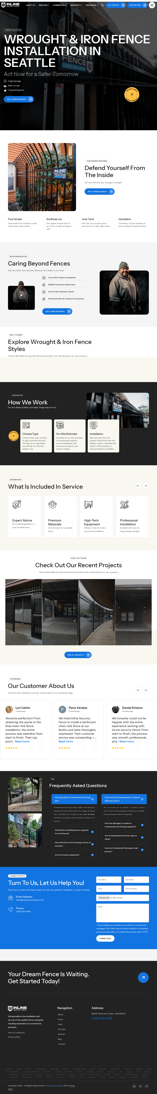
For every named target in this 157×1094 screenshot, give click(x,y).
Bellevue (29, 1069)
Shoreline (122, 1077)
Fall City (100, 1072)
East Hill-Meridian (13, 1072)
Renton (81, 1077)
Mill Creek (107, 1074)
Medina (82, 1074)
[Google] (134, 1086)
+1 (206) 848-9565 (102, 1018)
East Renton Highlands (31, 1072)
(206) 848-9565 (23, 911)
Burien (92, 1069)
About (60, 1014)
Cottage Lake (115, 1069)
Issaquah (130, 1072)
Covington (127, 1069)
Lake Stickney (26, 1074)
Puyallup (50, 1077)
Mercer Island (94, 1074)
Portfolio (61, 1029)
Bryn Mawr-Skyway (79, 1069)
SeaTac (103, 1077)
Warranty (75, 5)
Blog (60, 1039)
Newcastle (14, 1077)
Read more (12, 741)
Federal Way (111, 1072)
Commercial (59, 5)
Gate (60, 1024)
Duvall (149, 1069)
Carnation (102, 1069)
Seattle (112, 1077)
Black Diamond (41, 1069)
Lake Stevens (13, 1074)
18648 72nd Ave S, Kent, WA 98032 (108, 1013)
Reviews (61, 1034)
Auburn (18, 1069)
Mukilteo (145, 1074)
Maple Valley (60, 1074)
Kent (138, 1072)
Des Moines (139, 1069)
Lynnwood (38, 1074)
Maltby (49, 1074)
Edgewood (47, 1072)
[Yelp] (140, 1086)
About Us (30, 5)
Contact (61, 1044)
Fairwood (90, 1072)
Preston (39, 1077)
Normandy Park (27, 1077)
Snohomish (133, 1077)
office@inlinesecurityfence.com (30, 900)
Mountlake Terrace (131, 1074)
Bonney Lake (54, 1069)
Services (43, 5)
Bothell (65, 1069)
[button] (138, 486)
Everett (79, 1072)
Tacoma (144, 1077)
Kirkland (147, 1072)
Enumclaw (69, 1072)
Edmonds (58, 1072)
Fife (121, 1072)
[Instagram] (146, 1086)
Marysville (72, 1074)
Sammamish (92, 1077)
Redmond (72, 1077)
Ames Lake (8, 1069)
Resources (91, 5)
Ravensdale (61, 1077)
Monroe (117, 1074)
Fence (60, 1019)
